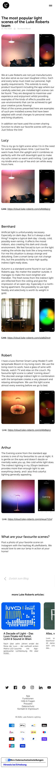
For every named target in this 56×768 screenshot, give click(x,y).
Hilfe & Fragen (28, 701)
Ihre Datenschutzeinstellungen (27, 760)
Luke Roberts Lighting (32, 717)
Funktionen (28, 698)
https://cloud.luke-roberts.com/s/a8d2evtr (29, 337)
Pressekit (28, 704)
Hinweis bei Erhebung (15, 764)
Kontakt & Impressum (28, 709)
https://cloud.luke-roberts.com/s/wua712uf (30, 519)
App (28, 696)
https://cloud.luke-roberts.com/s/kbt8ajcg (28, 209)
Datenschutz (28, 706)
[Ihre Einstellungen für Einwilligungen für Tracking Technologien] (50, 762)
